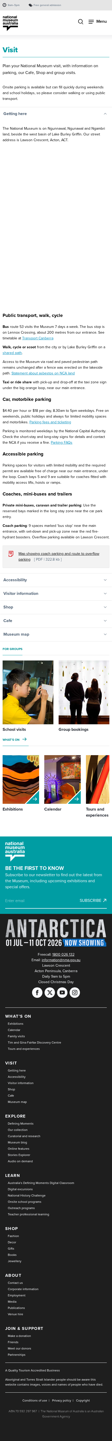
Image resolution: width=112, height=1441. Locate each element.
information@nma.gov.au (61, 960)
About (13, 1275)
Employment (17, 1295)
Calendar (14, 1030)
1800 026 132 (63, 954)
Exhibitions (15, 1023)
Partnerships (17, 1354)
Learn (12, 1175)
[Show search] (80, 22)
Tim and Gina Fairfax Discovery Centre (34, 1042)
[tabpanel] (56, 347)
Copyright (83, 1400)
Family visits (16, 1036)
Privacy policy (61, 1400)
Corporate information (23, 1289)
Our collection (18, 1129)
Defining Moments (21, 1123)
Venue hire (15, 1314)
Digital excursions (20, 1189)
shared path (12, 353)
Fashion (13, 1236)
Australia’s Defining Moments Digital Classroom (41, 1183)
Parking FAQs (61, 442)
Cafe (11, 1095)
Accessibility (17, 1076)
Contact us (15, 1282)
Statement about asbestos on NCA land (43, 373)
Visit (11, 1063)
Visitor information (21, 1083)
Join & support (24, 1328)
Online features (18, 1148)
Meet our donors (19, 1348)
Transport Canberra (37, 338)
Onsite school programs (24, 1201)
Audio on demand (20, 1161)
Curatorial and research (24, 1136)
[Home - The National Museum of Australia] (10, 23)
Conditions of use (34, 1400)
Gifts (11, 1248)
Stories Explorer (19, 1155)
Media (12, 1301)
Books (12, 1254)
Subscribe (90, 900)
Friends (13, 1342)
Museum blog (17, 1142)
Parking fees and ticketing (50, 422)
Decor (12, 1242)
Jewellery (14, 1261)
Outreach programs (21, 1208)
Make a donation (19, 1336)
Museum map (17, 1102)
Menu (101, 21)
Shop (11, 1089)
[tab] (56, 114)
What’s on (11, 739)
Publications (16, 1308)
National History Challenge (27, 1195)
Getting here (17, 1070)
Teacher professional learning (28, 1214)
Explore (15, 1116)
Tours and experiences (24, 1048)
